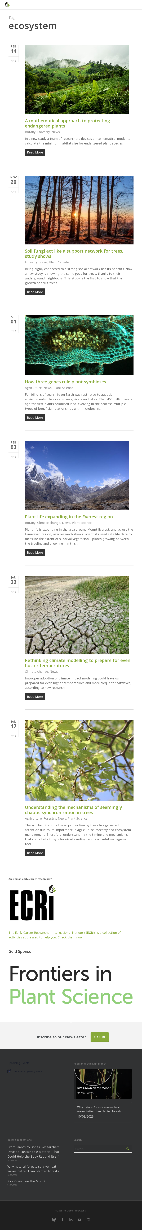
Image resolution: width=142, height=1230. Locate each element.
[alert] (36, 1071)
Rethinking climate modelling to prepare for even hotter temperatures (77, 663)
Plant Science (63, 388)
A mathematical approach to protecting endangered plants (67, 123)
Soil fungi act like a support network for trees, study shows (74, 253)
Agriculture (33, 388)
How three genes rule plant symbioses (65, 382)
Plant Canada (59, 262)
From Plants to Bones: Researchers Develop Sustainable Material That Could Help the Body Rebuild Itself (33, 1151)
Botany (30, 132)
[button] (135, 4)
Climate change (48, 523)
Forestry (43, 132)
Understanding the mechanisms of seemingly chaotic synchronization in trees (73, 809)
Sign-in (99, 1037)
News (56, 132)
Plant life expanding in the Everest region (69, 516)
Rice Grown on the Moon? (26, 1181)
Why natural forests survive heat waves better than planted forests (33, 1168)
